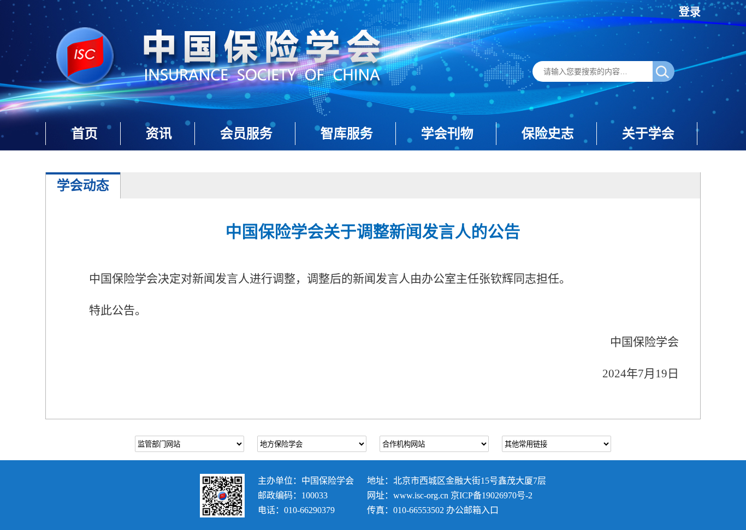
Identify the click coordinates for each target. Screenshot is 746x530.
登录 (690, 12)
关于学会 (648, 133)
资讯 (159, 133)
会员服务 (246, 133)
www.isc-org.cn (420, 495)
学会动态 (83, 185)
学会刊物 (447, 133)
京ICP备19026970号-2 (491, 495)
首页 (85, 133)
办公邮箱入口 (472, 510)
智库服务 (347, 133)
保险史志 (548, 133)
